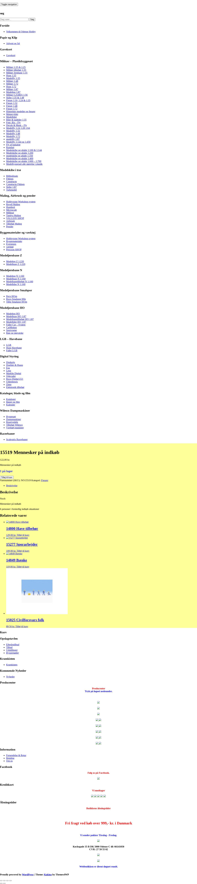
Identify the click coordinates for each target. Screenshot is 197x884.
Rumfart (10, 147)
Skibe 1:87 (11, 187)
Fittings (9, 178)
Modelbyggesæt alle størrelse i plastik (24, 164)
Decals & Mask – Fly (16, 125)
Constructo (11, 181)
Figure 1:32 (11, 103)
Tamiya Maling (13, 215)
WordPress (28, 874)
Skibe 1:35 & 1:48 (15, 97)
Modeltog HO (13, 313)
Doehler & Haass (14, 365)
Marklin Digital (13, 373)
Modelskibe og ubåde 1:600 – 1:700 (23, 161)
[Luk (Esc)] (10, 880)
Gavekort (10, 55)
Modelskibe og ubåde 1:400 (19, 158)
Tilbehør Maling (14, 223)
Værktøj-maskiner (15, 427)
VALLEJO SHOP (15, 218)
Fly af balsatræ (13, 144)
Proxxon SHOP (14, 249)
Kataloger (11, 399)
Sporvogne (11, 330)
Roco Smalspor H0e (16, 299)
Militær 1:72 (12, 84)
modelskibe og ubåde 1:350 (19, 155)
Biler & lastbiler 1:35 (16, 119)
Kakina (48, 874)
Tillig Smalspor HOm (16, 302)
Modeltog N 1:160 (15, 276)
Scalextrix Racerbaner (17, 439)
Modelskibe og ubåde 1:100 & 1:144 (24, 150)
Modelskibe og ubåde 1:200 (19, 153)
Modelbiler (11, 117)
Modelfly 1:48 (13, 133)
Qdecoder (11, 376)
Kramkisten (11, 664)
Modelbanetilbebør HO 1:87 (20, 319)
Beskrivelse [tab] (11, 485)
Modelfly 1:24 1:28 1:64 (18, 128)
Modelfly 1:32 (13, 131)
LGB (8, 345)
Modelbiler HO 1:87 (16, 322)
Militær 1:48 (12, 81)
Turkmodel (11, 190)
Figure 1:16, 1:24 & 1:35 (18, 100)
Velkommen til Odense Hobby (21, 31)
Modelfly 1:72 (13, 136)
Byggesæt (11, 416)
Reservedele (12, 422)
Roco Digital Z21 (14, 379)
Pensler (9, 226)
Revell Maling (13, 204)
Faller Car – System (15, 324)
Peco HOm (11, 296)
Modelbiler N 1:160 (15, 284)
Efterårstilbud (12, 644)
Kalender (10, 404)
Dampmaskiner (13, 419)
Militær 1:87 (12, 89)
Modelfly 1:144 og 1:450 (18, 142)
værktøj (10, 247)
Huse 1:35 (11, 75)
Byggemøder (12, 653)
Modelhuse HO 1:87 (16, 316)
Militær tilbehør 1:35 (16, 70)
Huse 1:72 (11, 86)
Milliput (10, 212)
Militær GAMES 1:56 (17, 95)
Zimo (8, 384)
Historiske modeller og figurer (20, 111)
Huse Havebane (14, 347)
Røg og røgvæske (14, 333)
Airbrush (10, 221)
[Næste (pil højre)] (4, 883)
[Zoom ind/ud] (1, 880)
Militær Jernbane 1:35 (16, 72)
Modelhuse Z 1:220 (15, 264)
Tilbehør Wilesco (14, 425)
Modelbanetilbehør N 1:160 (19, 281)
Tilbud (9, 647)
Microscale (11, 210)
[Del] (7, 880)
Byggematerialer (14, 241)
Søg (32, 19)
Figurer (44, 480)
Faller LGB (11, 350)
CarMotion (11, 327)
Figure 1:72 (11, 108)
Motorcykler (12, 114)
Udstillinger (12, 650)
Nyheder (10, 676)
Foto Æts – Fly (13, 122)
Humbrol (10, 207)
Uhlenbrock (12, 381)
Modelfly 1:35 (13, 78)
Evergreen (11, 244)
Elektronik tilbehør (15, 387)
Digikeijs (10, 362)
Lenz (8, 370)
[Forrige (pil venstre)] (1, 883)
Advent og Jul (13, 43)
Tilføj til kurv (6, 477)
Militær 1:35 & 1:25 (16, 67)
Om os (9, 761)
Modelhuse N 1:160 (16, 278)
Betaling (10, 758)
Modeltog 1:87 (13, 92)
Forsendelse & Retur (16, 755)
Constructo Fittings (15, 184)
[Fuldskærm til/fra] (4, 880)
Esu (8, 368)
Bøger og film (13, 402)
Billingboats (12, 176)
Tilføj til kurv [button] (23, 535)
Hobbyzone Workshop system (20, 201)
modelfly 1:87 (13, 139)
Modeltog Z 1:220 (15, 261)
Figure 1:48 (11, 106)
